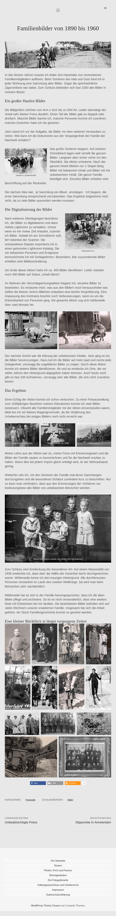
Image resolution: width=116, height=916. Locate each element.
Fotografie (30, 800)
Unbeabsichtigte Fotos (21, 822)
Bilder (70, 800)
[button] (38, 783)
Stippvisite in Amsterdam (93, 822)
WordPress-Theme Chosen (45, 905)
